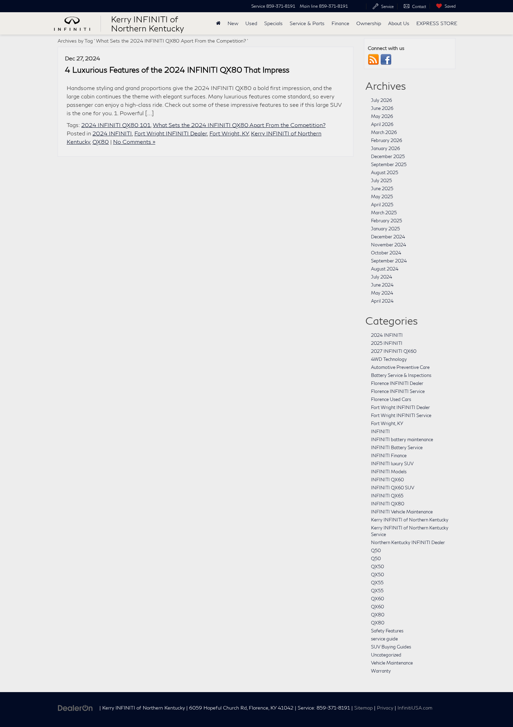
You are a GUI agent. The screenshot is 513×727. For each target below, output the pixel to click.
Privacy (385, 708)
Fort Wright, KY (228, 133)
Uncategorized (386, 655)
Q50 (376, 550)
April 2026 (382, 124)
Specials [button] (273, 23)
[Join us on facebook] (386, 59)
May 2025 (382, 196)
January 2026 (385, 148)
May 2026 (382, 116)
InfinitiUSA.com (414, 708)
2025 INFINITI (386, 343)
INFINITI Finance (389, 455)
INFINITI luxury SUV (392, 463)
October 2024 (386, 252)
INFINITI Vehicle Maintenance (402, 511)
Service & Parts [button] (307, 23)
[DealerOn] (75, 707)
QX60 (377, 598)
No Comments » (134, 141)
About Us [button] (398, 23)
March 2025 (384, 212)
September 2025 (389, 164)
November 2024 (388, 244)
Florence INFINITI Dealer (397, 383)
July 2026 (381, 100)
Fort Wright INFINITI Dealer (170, 133)
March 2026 (384, 132)
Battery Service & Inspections (401, 375)
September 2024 (389, 261)
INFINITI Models (389, 471)
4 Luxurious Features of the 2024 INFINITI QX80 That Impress (177, 69)
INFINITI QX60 (387, 479)
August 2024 (385, 269)
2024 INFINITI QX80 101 (115, 124)
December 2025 (388, 156)
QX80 (100, 141)
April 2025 (382, 204)
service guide (384, 638)
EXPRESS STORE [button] (436, 23)
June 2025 (382, 188)
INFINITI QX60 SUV (392, 487)
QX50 (377, 566)
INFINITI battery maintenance (402, 439)
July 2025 (381, 180)
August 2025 (384, 172)
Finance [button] (340, 23)
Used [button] (251, 23)
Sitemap (363, 708)
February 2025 (386, 220)
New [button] (233, 23)
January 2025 (385, 228)
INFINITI (380, 431)
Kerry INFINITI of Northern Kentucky (409, 519)
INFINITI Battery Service (397, 447)
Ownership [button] (368, 23)
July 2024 (381, 277)
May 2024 (382, 293)
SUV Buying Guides (391, 647)
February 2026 (386, 140)
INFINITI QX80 (387, 503)
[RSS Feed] (373, 59)
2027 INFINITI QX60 (393, 351)
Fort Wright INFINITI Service (401, 415)
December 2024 (388, 236)
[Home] (218, 23)
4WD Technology (389, 359)
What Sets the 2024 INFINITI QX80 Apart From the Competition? (239, 124)
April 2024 (382, 301)
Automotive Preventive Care (400, 367)
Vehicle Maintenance (392, 663)
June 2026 (382, 108)
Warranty (381, 671)
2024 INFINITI (112, 133)
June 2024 (382, 285)
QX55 (377, 582)
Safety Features (387, 630)
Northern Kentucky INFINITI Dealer (408, 542)
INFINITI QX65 (387, 495)
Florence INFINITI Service (398, 391)
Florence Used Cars (391, 399)
